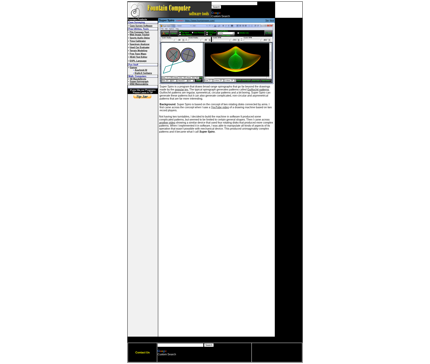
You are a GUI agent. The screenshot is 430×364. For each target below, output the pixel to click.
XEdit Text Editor (138, 57)
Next (272, 20)
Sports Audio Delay (140, 38)
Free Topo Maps (138, 54)
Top (267, 20)
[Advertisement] (288, 9)
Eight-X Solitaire (143, 73)
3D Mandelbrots (138, 79)
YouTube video (220, 107)
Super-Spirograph (139, 81)
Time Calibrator (138, 41)
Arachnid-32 (141, 70)
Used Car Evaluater (139, 47)
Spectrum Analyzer (139, 44)
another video (167, 122)
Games (133, 67)
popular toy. (182, 89)
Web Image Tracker (139, 34)
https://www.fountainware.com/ (200, 20)
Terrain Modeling (138, 50)
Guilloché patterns (258, 89)
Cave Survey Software (141, 26)
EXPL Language (138, 61)
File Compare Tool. (139, 32)
